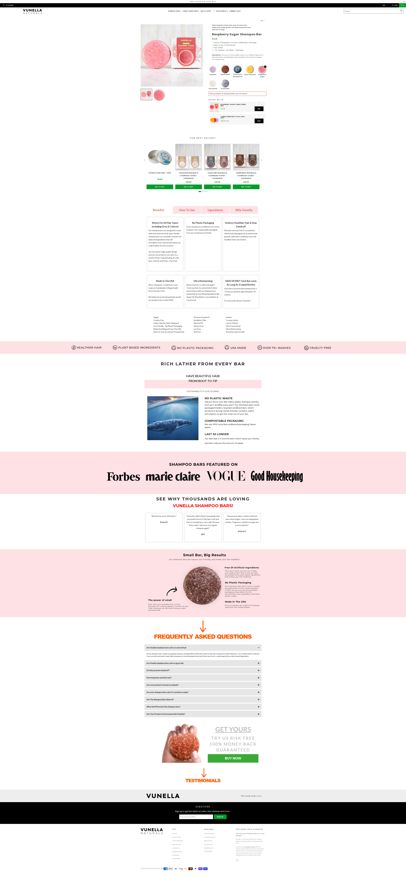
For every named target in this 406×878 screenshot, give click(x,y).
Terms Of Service (177, 841)
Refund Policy (176, 844)
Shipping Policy (177, 852)
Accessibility (176, 858)
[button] (144, 56)
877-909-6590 (9, 5)
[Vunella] (32, 11)
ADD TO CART (160, 187)
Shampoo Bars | (174, 11)
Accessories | (222, 11)
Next (262, 21)
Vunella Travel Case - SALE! (160, 173)
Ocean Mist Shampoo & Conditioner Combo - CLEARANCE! (217, 175)
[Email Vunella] (3, 5)
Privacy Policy (176, 837)
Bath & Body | (208, 11)
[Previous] (145, 160)
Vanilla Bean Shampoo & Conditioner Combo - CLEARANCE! (246, 175)
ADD (259, 109)
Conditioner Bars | (191, 11)
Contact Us (176, 848)
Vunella (148, 868)
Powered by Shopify (157, 868)
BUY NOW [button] (233, 758)
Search (174, 833)
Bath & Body (208, 841)
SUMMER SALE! (235, 11)
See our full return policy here (251, 855)
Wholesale (175, 855)
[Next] (261, 160)
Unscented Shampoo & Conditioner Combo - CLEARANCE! (188, 175)
